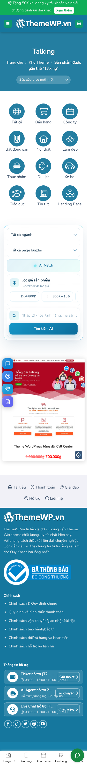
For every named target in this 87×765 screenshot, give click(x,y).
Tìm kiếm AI (43, 328)
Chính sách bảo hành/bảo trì (31, 629)
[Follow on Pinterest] (34, 724)
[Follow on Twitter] (25, 724)
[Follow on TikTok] (17, 724)
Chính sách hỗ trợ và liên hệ (31, 646)
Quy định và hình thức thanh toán (36, 612)
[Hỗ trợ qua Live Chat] (7, 363)
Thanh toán (45, 487)
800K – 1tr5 (61, 296)
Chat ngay (66, 709)
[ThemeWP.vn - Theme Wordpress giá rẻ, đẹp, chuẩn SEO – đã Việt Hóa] (43, 23)
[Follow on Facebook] (8, 724)
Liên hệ (56, 498)
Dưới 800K (28, 296)
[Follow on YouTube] (43, 724)
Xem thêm (64, 10)
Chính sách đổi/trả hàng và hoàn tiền (38, 637)
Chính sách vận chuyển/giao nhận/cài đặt (42, 620)
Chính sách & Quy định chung (33, 603)
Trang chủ (14, 62)
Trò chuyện (65, 693)
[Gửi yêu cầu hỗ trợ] (7, 376)
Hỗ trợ (34, 498)
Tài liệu (19, 487)
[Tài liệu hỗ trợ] (7, 401)
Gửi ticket (66, 677)
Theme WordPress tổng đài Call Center (43, 446)
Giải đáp (71, 487)
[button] (8, 24)
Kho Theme (39, 62)
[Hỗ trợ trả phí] (7, 389)
